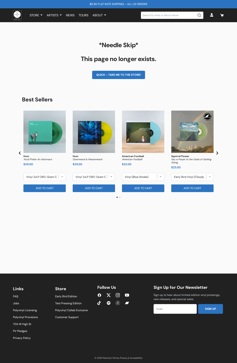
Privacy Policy (22, 338)
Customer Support (67, 317)
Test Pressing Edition (68, 303)
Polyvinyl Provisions (25, 317)
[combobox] (172, 15)
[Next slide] (217, 153)
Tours (83, 15)
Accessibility (136, 358)
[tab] (117, 197)
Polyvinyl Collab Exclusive (71, 310)
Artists (52, 15)
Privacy (123, 358)
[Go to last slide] (19, 153)
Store (34, 15)
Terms (116, 358)
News (70, 15)
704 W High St (22, 324)
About (97, 15)
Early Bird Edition (66, 296)
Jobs (16, 303)
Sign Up (210, 309)
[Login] (212, 15)
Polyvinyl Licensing (25, 310)
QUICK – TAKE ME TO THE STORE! (118, 75)
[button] (222, 15)
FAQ (15, 296)
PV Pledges (20, 331)
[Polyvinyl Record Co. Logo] (17, 15)
